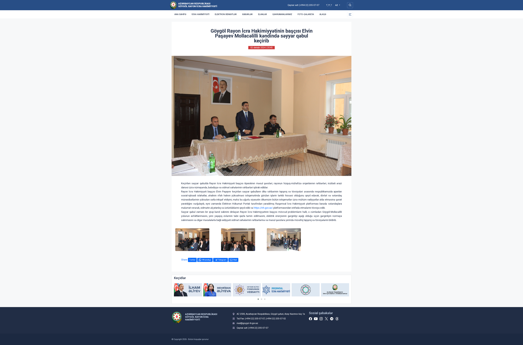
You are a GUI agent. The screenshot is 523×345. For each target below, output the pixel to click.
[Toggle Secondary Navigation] (350, 14)
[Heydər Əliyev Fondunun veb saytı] (217, 289)
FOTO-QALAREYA (306, 14)
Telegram (222, 260)
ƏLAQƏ (322, 14)
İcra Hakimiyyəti (200, 14)
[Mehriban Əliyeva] (188, 289)
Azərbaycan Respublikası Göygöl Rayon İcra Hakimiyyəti (197, 5)
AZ (336, 5)
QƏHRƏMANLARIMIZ (282, 14)
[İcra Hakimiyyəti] (173, 5)
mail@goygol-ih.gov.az (247, 323)
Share (184, 259)
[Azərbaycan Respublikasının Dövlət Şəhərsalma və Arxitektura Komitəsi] (306, 289)
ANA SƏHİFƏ (180, 14)
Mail (235, 260)
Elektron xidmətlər (226, 14)
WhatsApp (206, 260)
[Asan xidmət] (335, 289)
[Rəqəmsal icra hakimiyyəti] (247, 289)
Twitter (192, 260)
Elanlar (262, 14)
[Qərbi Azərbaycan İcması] (276, 289)
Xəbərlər (247, 14)
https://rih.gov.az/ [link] (263, 207)
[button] (258, 299)
